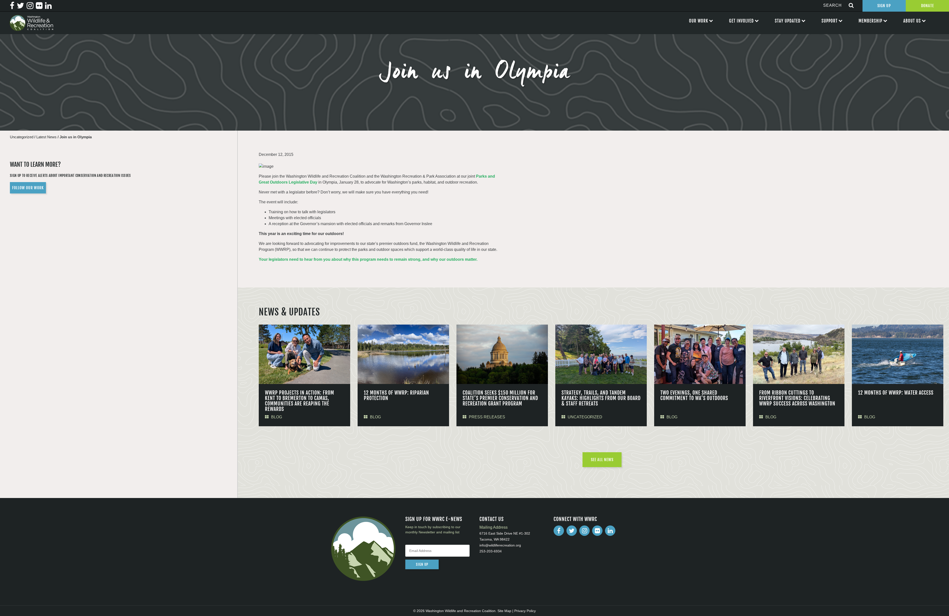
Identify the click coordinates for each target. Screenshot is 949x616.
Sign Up (884, 5)
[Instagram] (584, 530)
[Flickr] (597, 530)
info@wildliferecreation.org (500, 545)
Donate (927, 5)
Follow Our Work (28, 187)
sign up (422, 564)
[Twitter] (571, 530)
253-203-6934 (490, 551)
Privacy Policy (525, 611)
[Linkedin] (610, 530)
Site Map (504, 611)
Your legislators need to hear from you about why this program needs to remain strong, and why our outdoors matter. (368, 259)
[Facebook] (559, 530)
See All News (602, 459)
